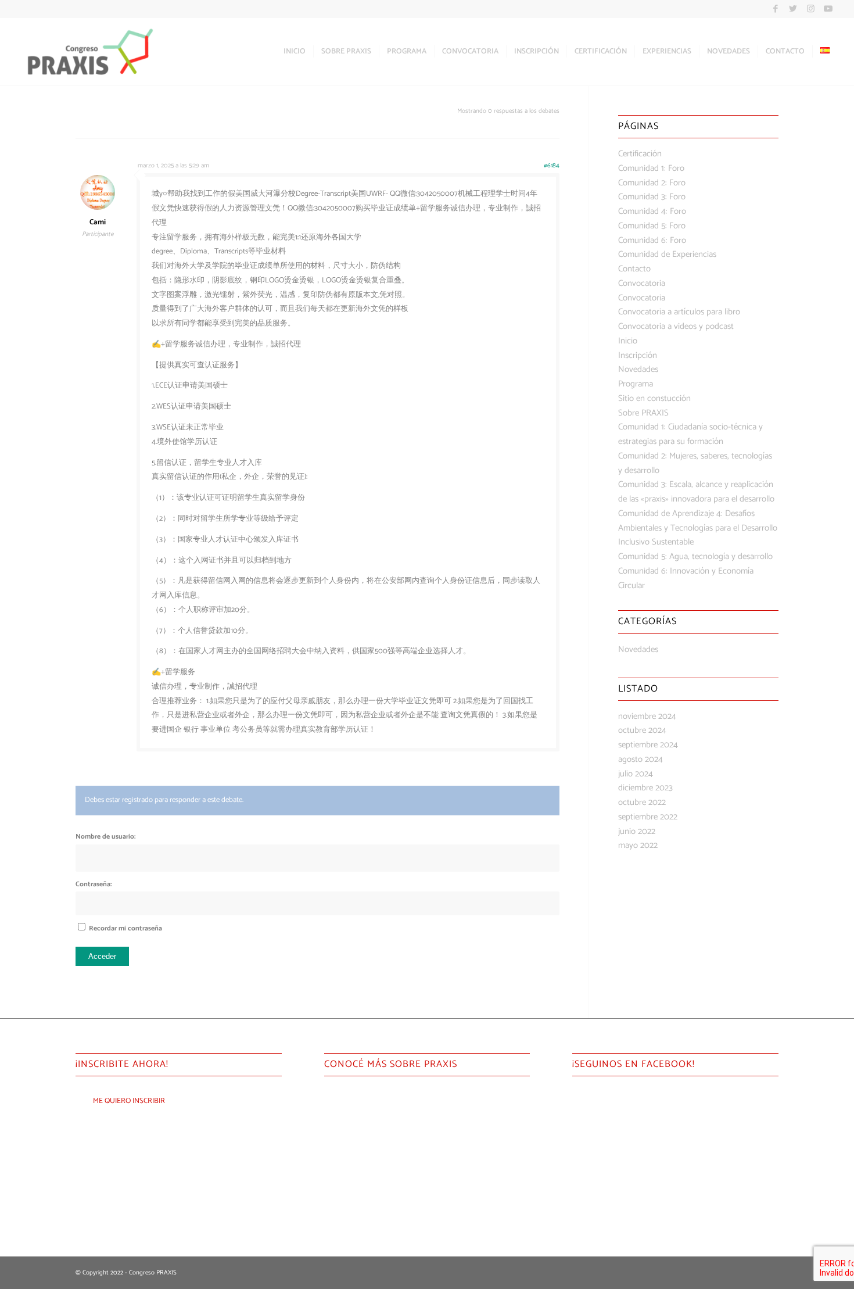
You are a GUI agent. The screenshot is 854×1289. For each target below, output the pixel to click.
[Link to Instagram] (810, 8)
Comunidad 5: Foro (652, 226)
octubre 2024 (642, 730)
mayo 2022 (638, 845)
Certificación (640, 153)
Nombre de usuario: (105, 836)
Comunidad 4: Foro (652, 211)
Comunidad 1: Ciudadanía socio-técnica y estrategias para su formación (690, 434)
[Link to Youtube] (828, 8)
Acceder (102, 956)
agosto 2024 (640, 759)
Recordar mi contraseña (125, 928)
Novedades (638, 369)
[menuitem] (294, 51)
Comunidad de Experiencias (667, 254)
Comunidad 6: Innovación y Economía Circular (685, 578)
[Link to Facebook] (775, 8)
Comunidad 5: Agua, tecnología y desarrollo (695, 556)
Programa (635, 384)
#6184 (551, 165)
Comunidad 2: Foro (652, 183)
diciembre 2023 (645, 787)
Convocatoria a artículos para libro (679, 312)
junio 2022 (636, 831)
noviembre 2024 (647, 716)
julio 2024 (635, 774)
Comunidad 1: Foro (651, 168)
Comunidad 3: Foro (652, 196)
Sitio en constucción (654, 398)
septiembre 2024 (648, 744)
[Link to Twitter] (793, 8)
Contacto (634, 269)
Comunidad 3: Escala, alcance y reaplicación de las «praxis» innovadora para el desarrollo (696, 491)
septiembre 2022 (647, 817)
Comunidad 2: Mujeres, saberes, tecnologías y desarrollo (695, 463)
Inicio (627, 341)
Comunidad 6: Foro (652, 240)
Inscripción (637, 355)
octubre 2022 (642, 802)
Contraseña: (94, 884)
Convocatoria (641, 283)
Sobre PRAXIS (643, 413)
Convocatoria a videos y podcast (676, 326)
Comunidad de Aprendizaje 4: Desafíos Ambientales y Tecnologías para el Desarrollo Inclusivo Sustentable (697, 528)
